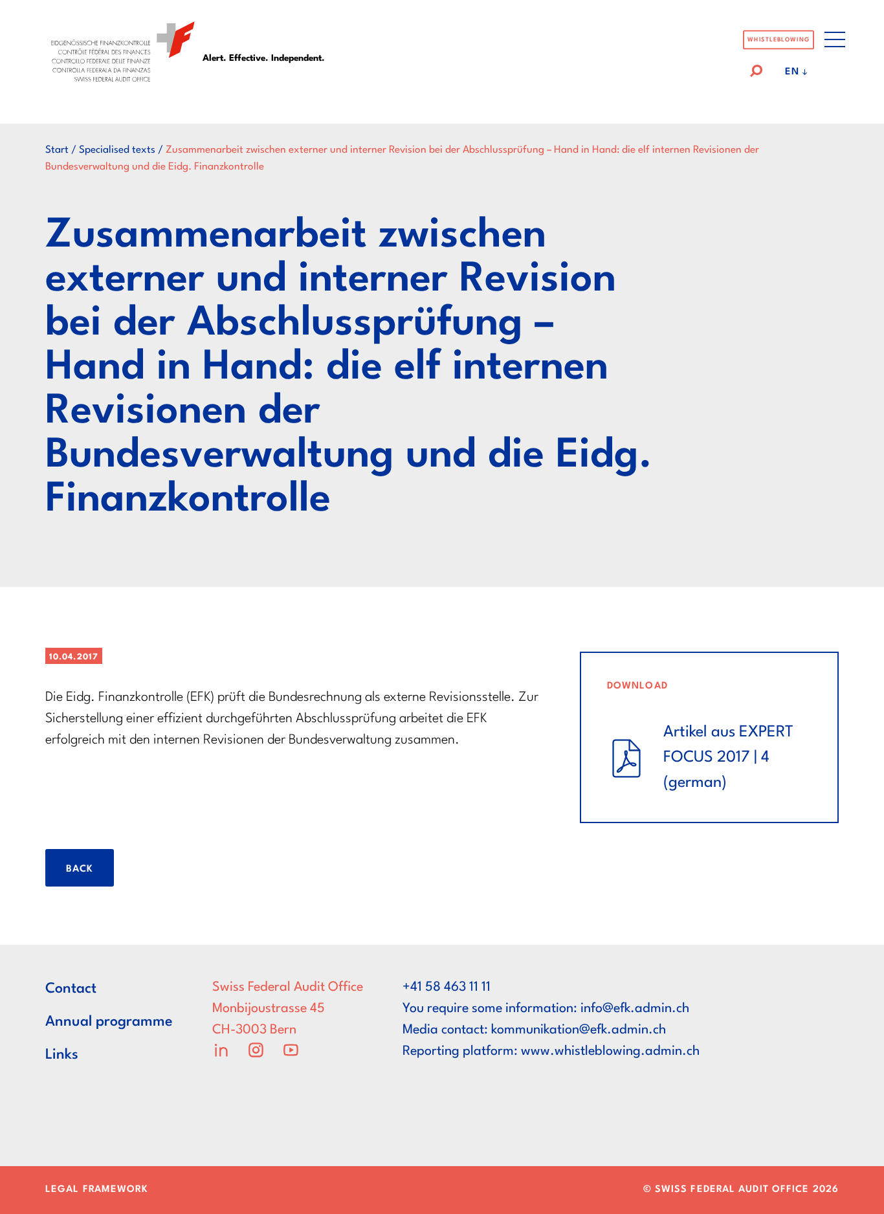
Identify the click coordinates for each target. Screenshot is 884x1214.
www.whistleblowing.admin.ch (610, 1051)
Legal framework (97, 1190)
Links (61, 1055)
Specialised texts (117, 150)
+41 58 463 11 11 (447, 987)
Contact (70, 989)
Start (57, 150)
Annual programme (109, 1022)
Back (79, 869)
